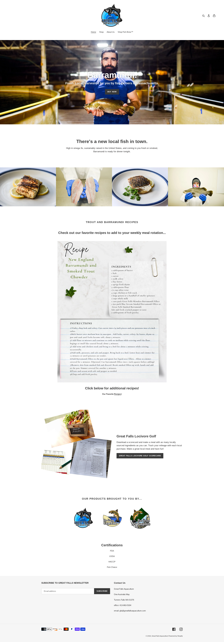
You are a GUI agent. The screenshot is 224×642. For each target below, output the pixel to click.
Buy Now (111, 92)
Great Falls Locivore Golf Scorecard (140, 456)
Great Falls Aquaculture (160, 636)
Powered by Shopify (176, 636)
